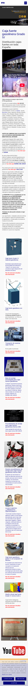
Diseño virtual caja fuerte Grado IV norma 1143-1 (13, 595)
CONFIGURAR (8, 678)
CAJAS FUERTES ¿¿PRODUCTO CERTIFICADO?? (11, 509)
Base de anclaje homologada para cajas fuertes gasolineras (12, 379)
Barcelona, (5, 112)
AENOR (6, 152)
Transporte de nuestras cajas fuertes (12, 344)
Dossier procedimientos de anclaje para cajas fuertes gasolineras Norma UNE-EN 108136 (13, 471)
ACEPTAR (14, 683)
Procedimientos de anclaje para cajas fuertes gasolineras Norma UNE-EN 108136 (13, 426)
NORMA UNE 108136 (20, 163)
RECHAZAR (20, 678)
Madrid (18, 110)
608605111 (21, 11)
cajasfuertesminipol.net (20, 12)
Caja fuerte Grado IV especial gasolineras (12, 259)
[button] (2, 22)
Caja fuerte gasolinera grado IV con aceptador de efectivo (13, 558)
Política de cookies (7, 674)
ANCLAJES (19, 169)
